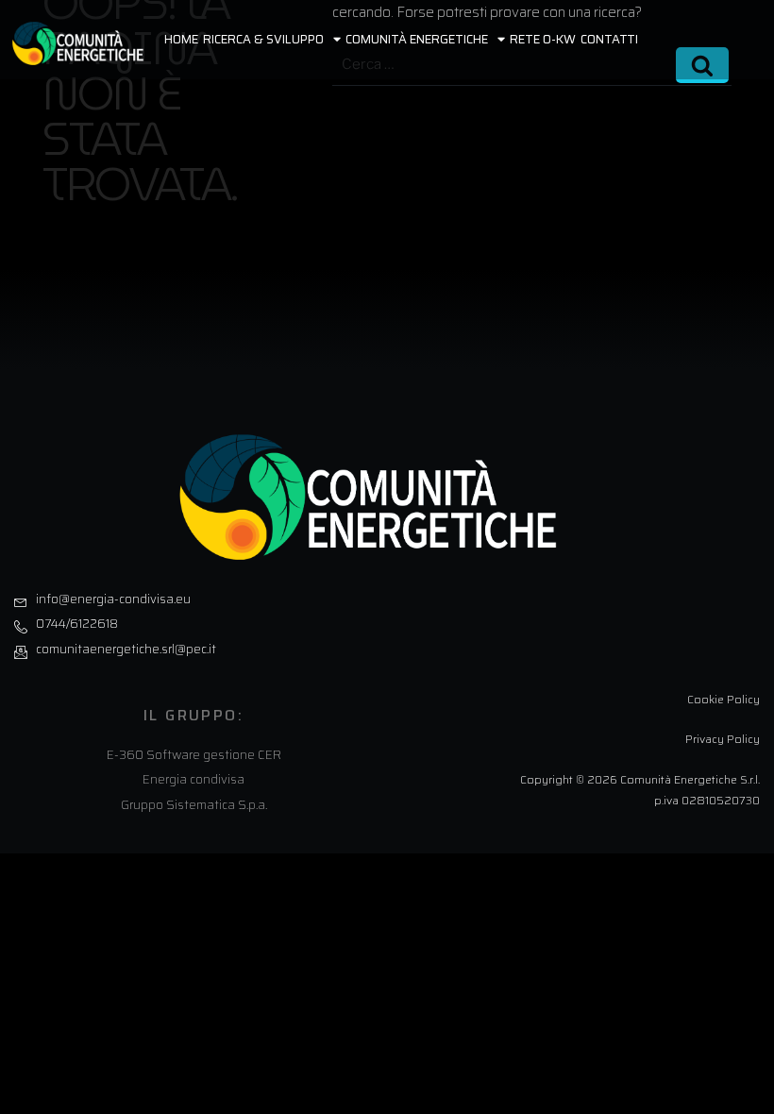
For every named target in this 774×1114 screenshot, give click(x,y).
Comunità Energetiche (416, 39)
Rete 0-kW (543, 39)
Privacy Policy (722, 739)
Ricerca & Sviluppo (263, 39)
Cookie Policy (723, 699)
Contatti (609, 39)
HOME (181, 39)
